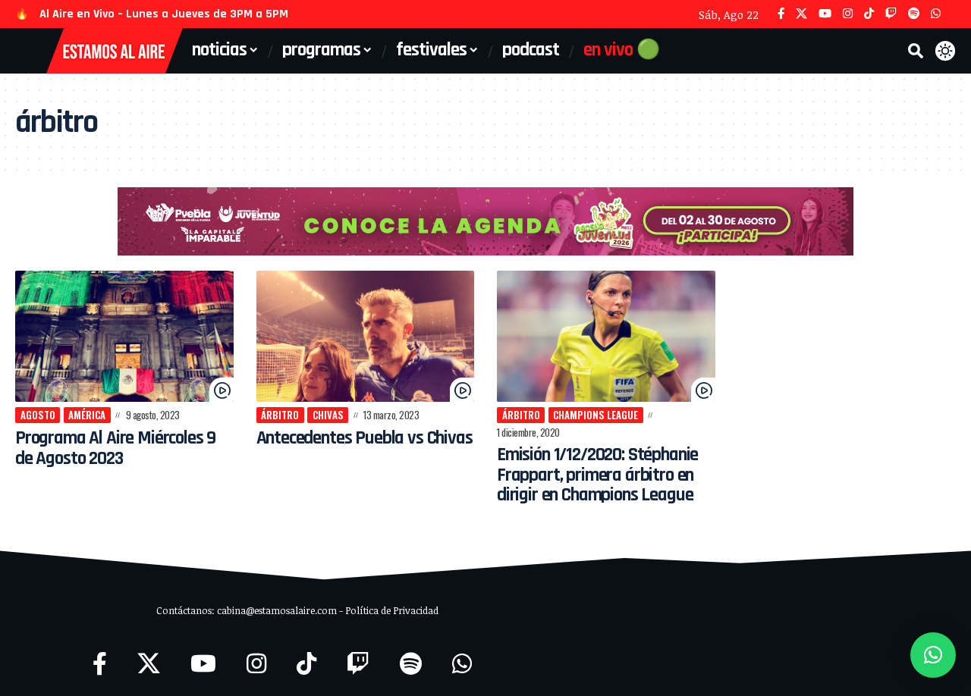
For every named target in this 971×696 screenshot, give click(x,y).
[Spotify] (913, 14)
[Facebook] (781, 14)
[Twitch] (890, 14)
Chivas (328, 414)
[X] (801, 14)
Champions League (595, 414)
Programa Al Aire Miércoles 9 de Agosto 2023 (115, 448)
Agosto (37, 414)
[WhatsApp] (935, 14)
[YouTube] (825, 14)
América (86, 414)
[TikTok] (869, 14)
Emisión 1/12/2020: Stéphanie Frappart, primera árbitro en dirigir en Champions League (597, 475)
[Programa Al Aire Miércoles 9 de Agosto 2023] (124, 336)
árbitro (280, 414)
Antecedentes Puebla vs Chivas (364, 438)
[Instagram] (847, 14)
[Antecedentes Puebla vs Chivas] (365, 336)
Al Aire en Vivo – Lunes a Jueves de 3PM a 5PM (163, 14)
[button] (915, 51)
